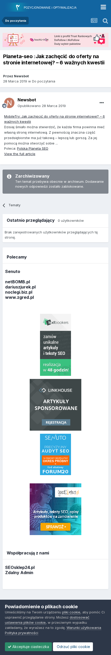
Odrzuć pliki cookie (73, 646)
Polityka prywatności (21, 633)
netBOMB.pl (17, 281)
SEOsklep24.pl (20, 567)
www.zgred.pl (19, 297)
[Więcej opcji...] (102, 103)
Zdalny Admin (19, 572)
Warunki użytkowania (84, 628)
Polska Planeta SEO (32, 148)
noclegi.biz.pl (18, 292)
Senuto (12, 271)
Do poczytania (43, 81)
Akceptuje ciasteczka (30, 646)
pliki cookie (71, 612)
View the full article (19, 154)
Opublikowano (42, 106)
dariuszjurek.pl (20, 287)
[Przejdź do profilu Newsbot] (9, 103)
